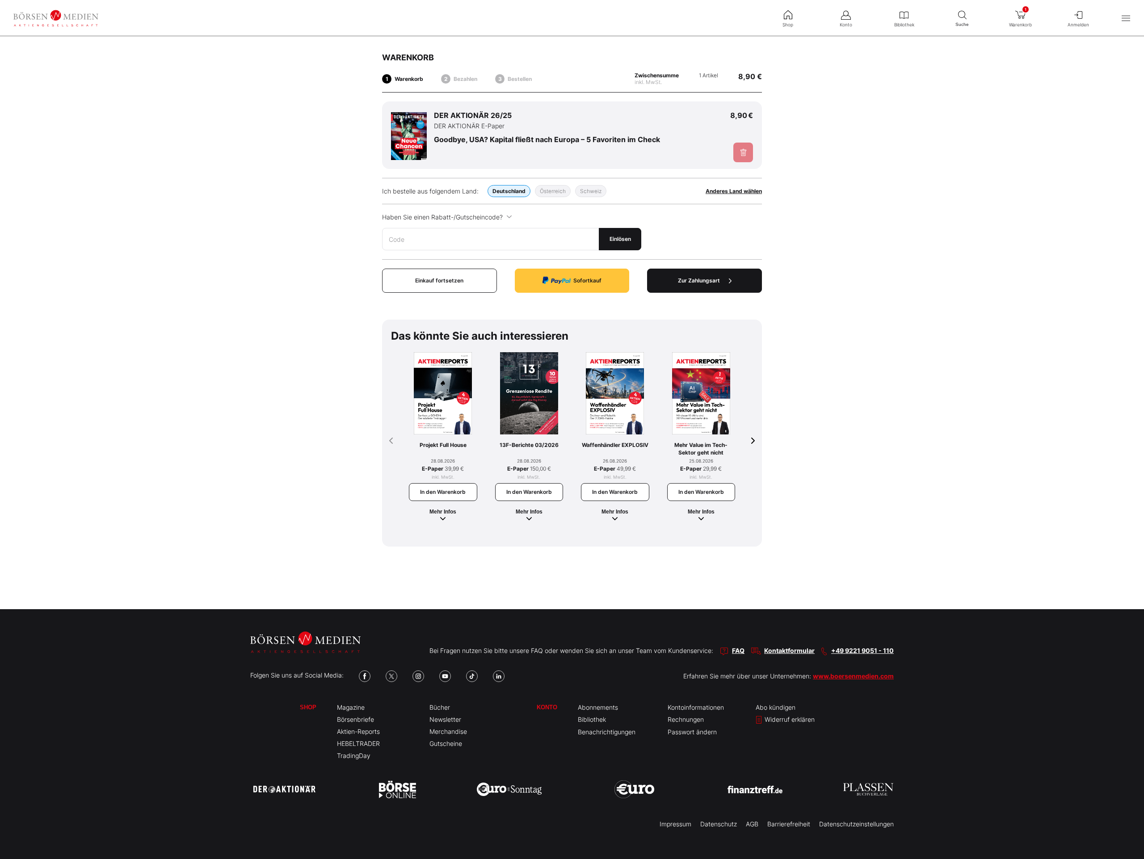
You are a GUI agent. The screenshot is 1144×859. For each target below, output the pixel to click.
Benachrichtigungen (606, 732)
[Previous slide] (391, 441)
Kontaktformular (789, 650)
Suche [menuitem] (962, 24)
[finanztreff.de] (755, 789)
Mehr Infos (442, 512)
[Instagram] (418, 676)
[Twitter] (391, 676)
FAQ (738, 650)
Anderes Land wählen (734, 191)
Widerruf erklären (789, 719)
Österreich (553, 191)
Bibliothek (592, 719)
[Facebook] (364, 676)
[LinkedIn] (499, 676)
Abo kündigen (775, 707)
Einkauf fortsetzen (439, 280)
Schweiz (590, 191)
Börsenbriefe (355, 719)
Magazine (351, 707)
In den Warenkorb (443, 491)
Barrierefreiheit (788, 824)
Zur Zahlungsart (699, 280)
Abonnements (598, 707)
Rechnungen (686, 719)
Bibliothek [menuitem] (904, 24)
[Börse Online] (397, 789)
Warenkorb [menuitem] (1020, 17)
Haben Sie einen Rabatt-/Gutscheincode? (442, 217)
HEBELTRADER (358, 743)
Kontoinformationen (696, 707)
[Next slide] (753, 441)
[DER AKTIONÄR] (284, 789)
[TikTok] (472, 676)
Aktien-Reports (358, 731)
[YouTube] (445, 676)
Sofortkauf (587, 280)
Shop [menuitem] (787, 24)
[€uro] (634, 789)
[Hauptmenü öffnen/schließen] (1126, 18)
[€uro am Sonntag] (509, 789)
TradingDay (353, 755)
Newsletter (445, 719)
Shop (308, 707)
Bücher (439, 707)
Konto (547, 707)
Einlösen (620, 239)
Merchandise (448, 731)
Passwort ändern (692, 732)
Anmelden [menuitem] (1078, 24)
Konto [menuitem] (846, 24)
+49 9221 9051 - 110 (862, 650)
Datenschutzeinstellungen (856, 824)
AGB (752, 824)
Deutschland (509, 191)
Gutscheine (445, 743)
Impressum (675, 824)
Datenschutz (718, 824)
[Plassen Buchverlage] (868, 789)
